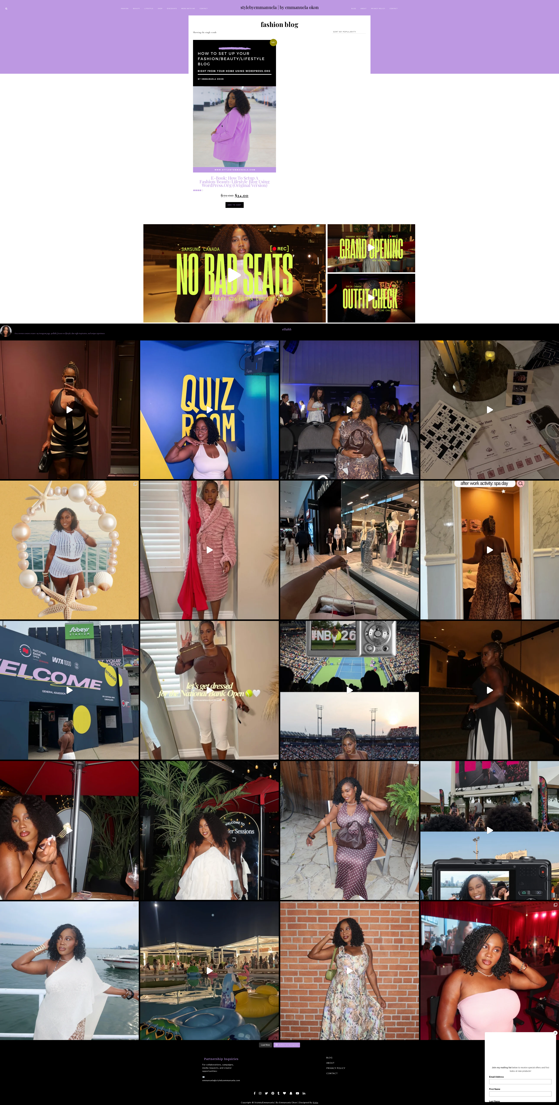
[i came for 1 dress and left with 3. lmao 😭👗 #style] (349, 550)
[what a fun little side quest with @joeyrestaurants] (69, 830)
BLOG (353, 8)
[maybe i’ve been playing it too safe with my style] (69, 409)
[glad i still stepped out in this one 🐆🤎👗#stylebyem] (349, 970)
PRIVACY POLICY (378, 8)
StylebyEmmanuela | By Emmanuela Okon (279, 7)
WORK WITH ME (188, 8)
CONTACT (204, 8)
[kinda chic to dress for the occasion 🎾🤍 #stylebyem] (209, 690)
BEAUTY (136, 8)
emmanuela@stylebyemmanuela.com (221, 1080)
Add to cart (235, 205)
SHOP (160, 8)
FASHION (125, 8)
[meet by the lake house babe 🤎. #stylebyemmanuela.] (349, 830)
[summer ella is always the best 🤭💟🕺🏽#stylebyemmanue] (69, 550)
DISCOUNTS (172, 8)
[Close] (555, 1033)
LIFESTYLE (148, 8)
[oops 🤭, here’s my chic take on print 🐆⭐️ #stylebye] (69, 970)
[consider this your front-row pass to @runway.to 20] (349, 409)
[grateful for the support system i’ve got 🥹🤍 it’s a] (69, 690)
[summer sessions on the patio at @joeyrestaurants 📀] (209, 830)
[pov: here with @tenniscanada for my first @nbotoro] (349, 690)
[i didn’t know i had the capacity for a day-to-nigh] (209, 970)
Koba (315, 1102)
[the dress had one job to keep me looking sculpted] (209, 550)
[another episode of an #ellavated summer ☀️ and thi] (209, 409)
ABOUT (364, 8)
